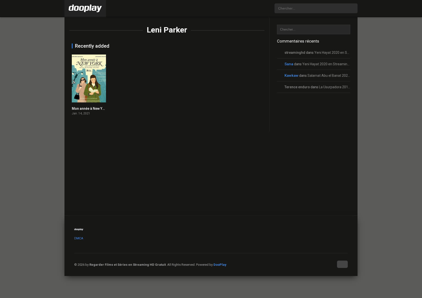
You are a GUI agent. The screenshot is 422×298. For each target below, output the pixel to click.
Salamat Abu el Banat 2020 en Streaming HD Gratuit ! (348, 75)
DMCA (78, 238)
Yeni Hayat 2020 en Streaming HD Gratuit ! (346, 53)
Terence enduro (297, 87)
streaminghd (295, 53)
